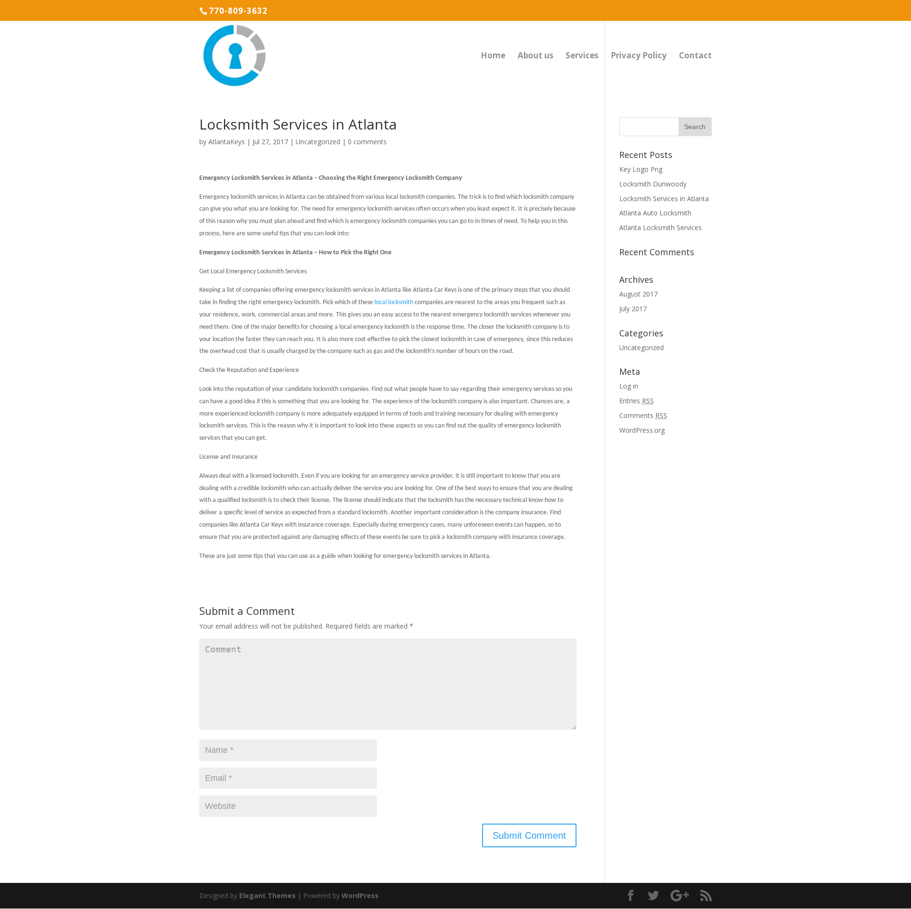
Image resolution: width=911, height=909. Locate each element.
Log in (628, 385)
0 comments (367, 141)
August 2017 (638, 293)
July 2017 (633, 308)
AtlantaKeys (226, 141)
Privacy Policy (639, 56)
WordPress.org (642, 430)
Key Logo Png (640, 169)
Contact (695, 56)
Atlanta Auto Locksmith (655, 212)
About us (535, 56)
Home (493, 56)
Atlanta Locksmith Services (660, 227)
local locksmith (393, 302)
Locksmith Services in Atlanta (664, 198)
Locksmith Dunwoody (653, 183)
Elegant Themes (267, 895)
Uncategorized (318, 141)
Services (582, 56)
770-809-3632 (238, 10)
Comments (643, 415)
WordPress (360, 895)
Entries (636, 400)
